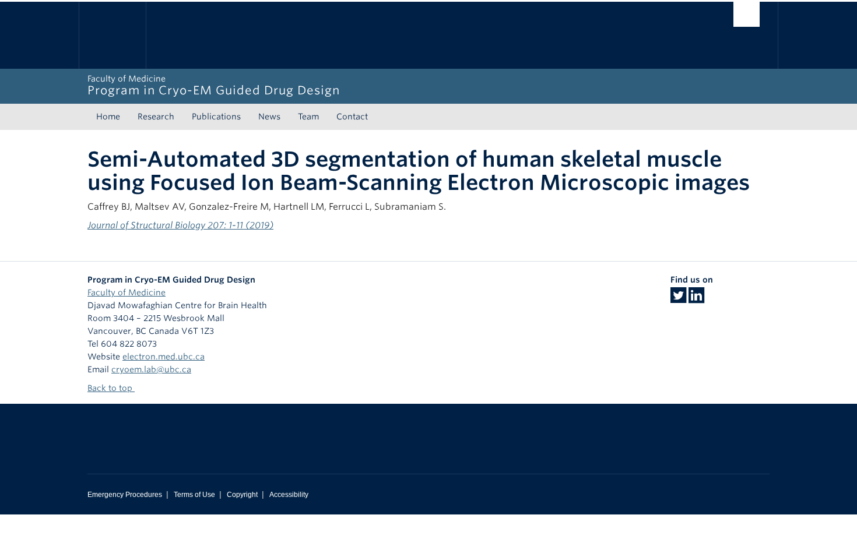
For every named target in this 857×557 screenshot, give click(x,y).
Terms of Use (194, 495)
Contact (352, 116)
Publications (216, 116)
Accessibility (288, 495)
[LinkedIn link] (696, 299)
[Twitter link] (678, 299)
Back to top (111, 388)
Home (108, 116)
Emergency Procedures (124, 495)
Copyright (242, 495)
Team (308, 116)
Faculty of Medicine (126, 292)
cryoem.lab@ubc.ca (151, 369)
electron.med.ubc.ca (163, 356)
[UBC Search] (746, 14)
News (269, 116)
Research (156, 116)
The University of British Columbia (112, 35)
